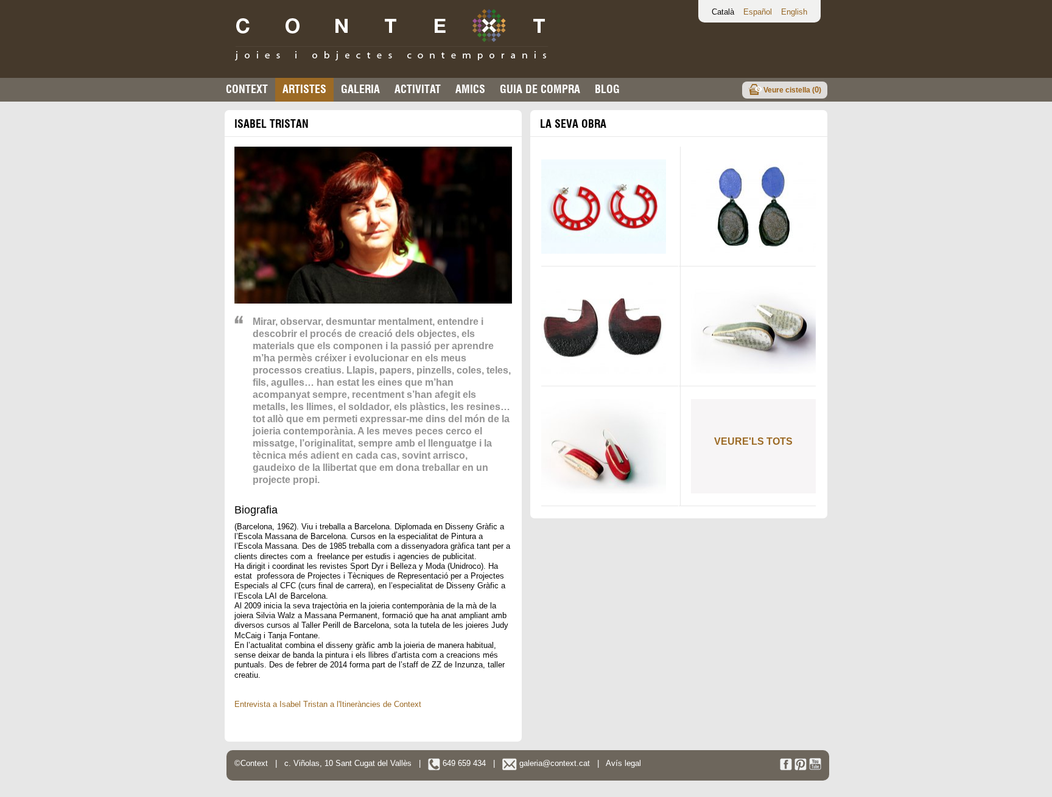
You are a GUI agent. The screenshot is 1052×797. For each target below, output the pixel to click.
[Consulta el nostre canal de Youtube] (815, 767)
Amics (470, 89)
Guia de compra (540, 89)
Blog (607, 89)
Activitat (417, 89)
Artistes (304, 89)
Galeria (360, 89)
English (794, 11)
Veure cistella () (792, 89)
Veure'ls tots (753, 441)
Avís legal (623, 763)
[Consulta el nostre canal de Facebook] (786, 767)
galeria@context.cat (553, 763)
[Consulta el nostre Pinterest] (800, 767)
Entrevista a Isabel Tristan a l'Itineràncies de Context (327, 704)
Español (757, 11)
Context (247, 89)
